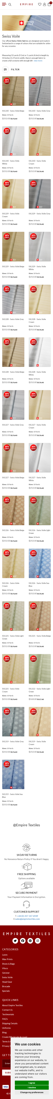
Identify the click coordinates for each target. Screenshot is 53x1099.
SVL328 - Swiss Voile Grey (13, 319)
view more (38, 61)
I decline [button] (32, 1087)
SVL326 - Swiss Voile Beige (13, 530)
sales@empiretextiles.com (27, 919)
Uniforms (6, 1028)
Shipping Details (10, 1023)
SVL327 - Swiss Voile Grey (13, 425)
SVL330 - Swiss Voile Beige (13, 111)
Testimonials (8, 1014)
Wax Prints (7, 959)
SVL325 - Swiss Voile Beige (40, 636)
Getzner (6, 972)
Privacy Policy (9, 1046)
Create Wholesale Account (14, 1037)
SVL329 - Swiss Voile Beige (13, 266)
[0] (49, 4)
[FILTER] (5, 69)
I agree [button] (32, 1083)
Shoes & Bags (8, 963)
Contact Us (7, 1010)
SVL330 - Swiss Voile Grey (39, 111)
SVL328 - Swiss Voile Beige (13, 372)
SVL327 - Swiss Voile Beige (13, 477)
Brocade (6, 986)
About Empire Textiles (12, 1005)
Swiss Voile (7, 977)
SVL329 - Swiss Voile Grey (39, 213)
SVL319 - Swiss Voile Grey (13, 741)
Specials (6, 991)
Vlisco (5, 968)
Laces (4, 954)
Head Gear (7, 982)
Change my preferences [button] (31, 1092)
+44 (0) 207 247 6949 (27, 916)
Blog (4, 1032)
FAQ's (5, 1019)
